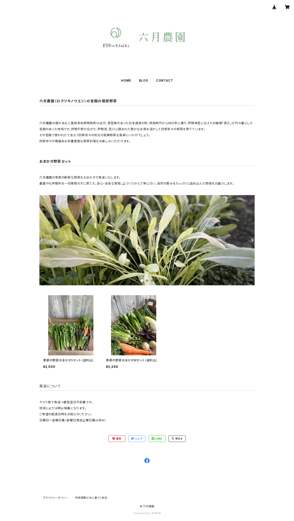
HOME (126, 80)
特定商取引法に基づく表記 (91, 497)
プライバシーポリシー (55, 497)
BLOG (143, 80)
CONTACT (164, 80)
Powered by (142, 513)
